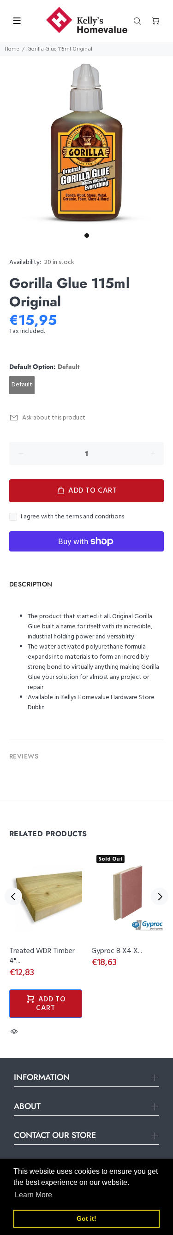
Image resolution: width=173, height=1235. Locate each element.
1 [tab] (86, 235)
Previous (13, 896)
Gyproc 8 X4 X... (116, 951)
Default (22, 384)
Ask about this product (53, 418)
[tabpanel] (86, 142)
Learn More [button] (33, 1195)
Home (12, 49)
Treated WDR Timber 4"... (42, 956)
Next (159, 896)
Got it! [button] (86, 1218)
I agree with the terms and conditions (72, 517)
